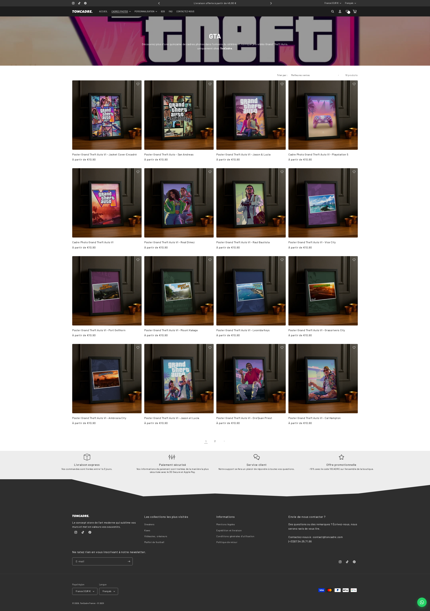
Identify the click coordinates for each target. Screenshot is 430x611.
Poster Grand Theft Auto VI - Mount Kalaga (171, 330)
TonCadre (84, 603)
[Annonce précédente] (159, 3)
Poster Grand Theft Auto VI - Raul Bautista (243, 242)
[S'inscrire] (129, 561)
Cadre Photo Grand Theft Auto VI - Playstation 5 (318, 154)
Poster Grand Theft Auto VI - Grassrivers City (316, 330)
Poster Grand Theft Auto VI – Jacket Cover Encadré (104, 154)
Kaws (147, 530)
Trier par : (282, 75)
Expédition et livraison (229, 530)
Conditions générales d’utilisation (235, 536)
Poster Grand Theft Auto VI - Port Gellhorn (98, 330)
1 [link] (206, 441)
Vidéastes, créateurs (155, 536)
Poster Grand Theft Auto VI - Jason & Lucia (243, 154)
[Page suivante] (224, 441)
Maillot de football (154, 542)
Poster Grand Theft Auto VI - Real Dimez (169, 242)
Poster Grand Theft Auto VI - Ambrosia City (99, 417)
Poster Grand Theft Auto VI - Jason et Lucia (171, 417)
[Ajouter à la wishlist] (138, 84)
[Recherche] (332, 11)
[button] (347, 11)
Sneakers (149, 524)
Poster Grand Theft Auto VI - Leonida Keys (243, 330)
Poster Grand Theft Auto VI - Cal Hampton (314, 417)
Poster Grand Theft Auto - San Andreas (169, 154)
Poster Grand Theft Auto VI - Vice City (312, 242)
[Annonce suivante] (271, 3)
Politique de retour (226, 542)
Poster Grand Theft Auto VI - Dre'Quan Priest (244, 417)
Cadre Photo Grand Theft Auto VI (93, 242)
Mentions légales (225, 524)
